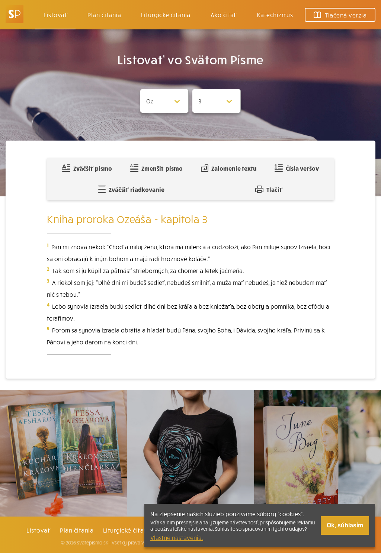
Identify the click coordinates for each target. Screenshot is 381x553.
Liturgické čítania (165, 14)
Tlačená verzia (345, 15)
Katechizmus (275, 14)
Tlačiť (274, 189)
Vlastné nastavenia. (176, 537)
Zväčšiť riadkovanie (136, 189)
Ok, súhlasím (345, 525)
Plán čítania (76, 530)
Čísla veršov (302, 168)
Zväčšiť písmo (92, 168)
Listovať (55, 14)
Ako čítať (224, 14)
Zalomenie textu (233, 168)
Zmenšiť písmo (162, 168)
